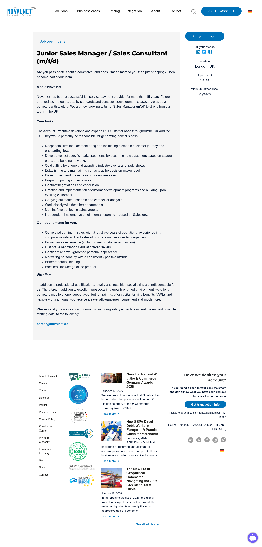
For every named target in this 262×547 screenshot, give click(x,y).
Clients (43, 383)
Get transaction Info (205, 404)
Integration (134, 11)
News (42, 467)
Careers (43, 390)
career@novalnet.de (52, 324)
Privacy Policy (47, 412)
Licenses (44, 397)
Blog (41, 460)
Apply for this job (204, 36)
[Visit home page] (21, 11)
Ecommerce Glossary (46, 451)
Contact (175, 11)
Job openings (50, 41)
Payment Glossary (44, 439)
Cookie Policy (47, 419)
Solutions (61, 11)
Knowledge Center (45, 428)
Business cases (88, 11)
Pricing (115, 11)
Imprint (43, 404)
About (155, 11)
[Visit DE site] (249, 11)
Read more (108, 413)
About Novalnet (48, 376)
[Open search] (193, 11)
